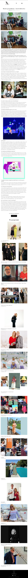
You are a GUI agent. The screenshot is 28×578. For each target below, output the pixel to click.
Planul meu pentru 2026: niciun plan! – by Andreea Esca (8, 328)
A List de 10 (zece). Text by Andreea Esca (6, 305)
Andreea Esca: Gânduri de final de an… (6, 544)
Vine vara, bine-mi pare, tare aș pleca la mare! (7, 391)
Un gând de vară (3, 523)
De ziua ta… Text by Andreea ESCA (6, 436)
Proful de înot (3, 478)
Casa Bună (2, 457)
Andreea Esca (10, 10)
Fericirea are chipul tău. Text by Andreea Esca (7, 370)
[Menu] (22, 3)
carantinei (15, 64)
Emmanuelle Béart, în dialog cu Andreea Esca (7, 349)
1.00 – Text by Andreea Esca (5, 240)
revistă (14, 53)
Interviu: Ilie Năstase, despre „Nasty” (6, 565)
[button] (16, 3)
